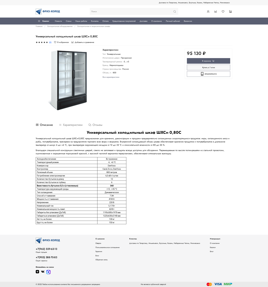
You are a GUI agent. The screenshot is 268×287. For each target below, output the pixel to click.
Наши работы (81, 21)
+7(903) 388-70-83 (46, 257)
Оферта (98, 243)
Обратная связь (101, 259)
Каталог (45, 21)
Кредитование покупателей (124, 21)
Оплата (105, 21)
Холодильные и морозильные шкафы (93, 26)
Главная (39, 26)
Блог (97, 255)
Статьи (68, 21)
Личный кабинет (173, 21)
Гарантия (98, 251)
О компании (156, 21)
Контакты (95, 21)
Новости (58, 21)
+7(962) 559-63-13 (46, 249)
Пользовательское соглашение (107, 247)
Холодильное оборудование (59, 26)
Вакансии (188, 21)
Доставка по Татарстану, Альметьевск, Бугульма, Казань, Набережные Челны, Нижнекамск (194, 2)
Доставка (143, 21)
